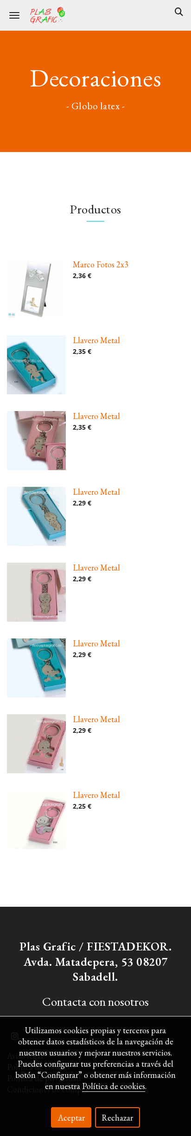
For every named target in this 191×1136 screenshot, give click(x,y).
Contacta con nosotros (95, 1001)
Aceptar (71, 1117)
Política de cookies (113, 1086)
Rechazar (117, 1117)
